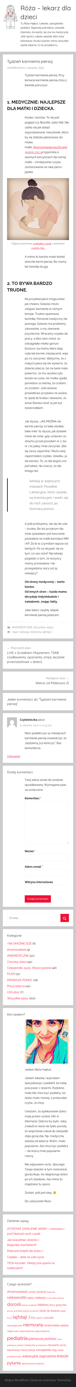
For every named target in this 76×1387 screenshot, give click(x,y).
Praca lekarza (16, 986)
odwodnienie (26, 1331)
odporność (13, 1331)
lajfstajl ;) (47, 632)
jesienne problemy (31, 1311)
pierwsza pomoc (42, 1339)
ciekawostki (16, 1297)
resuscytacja (28, 1350)
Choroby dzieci (17, 962)
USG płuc (13, 992)
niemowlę (33, 1324)
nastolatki (48, 1317)
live (33, 1317)
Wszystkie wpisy (43, 627)
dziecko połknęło (29, 1305)
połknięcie (11, 1345)
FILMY (11, 974)
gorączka (61, 1305)
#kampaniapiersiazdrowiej (50, 147)
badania (41, 1291)
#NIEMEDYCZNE (22, 627)
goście (10, 1311)
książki (63, 1311)
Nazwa (30, 851)
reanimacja (13, 1350)
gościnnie (18, 1311)
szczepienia (43, 1350)
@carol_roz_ (33, 152)
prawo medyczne (26, 1345)
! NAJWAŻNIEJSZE (19, 943)
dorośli (14, 1304)
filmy (52, 1305)
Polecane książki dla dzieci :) (25, 1251)
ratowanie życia (57, 1345)
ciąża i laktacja (20, 632)
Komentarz (33, 798)
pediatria (17, 1338)
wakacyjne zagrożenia (39, 1356)
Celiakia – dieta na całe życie (25, 1257)
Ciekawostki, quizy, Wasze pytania (29, 968)
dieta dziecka (58, 1298)
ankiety (32, 1292)
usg (54, 1350)
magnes (39, 1318)
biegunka (51, 1292)
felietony (35, 632)
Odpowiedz (13, 756)
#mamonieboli (16, 949)
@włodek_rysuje (42, 243)
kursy (9, 1318)
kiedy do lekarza (49, 1310)
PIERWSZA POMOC (20, 980)
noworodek (51, 1325)
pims (59, 1339)
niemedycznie (14, 1325)
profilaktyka (41, 1345)
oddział (64, 1325)
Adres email (34, 866)
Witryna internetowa (39, 882)
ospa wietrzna (41, 1331)
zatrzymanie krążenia (33, 1363)
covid (48, 1298)
